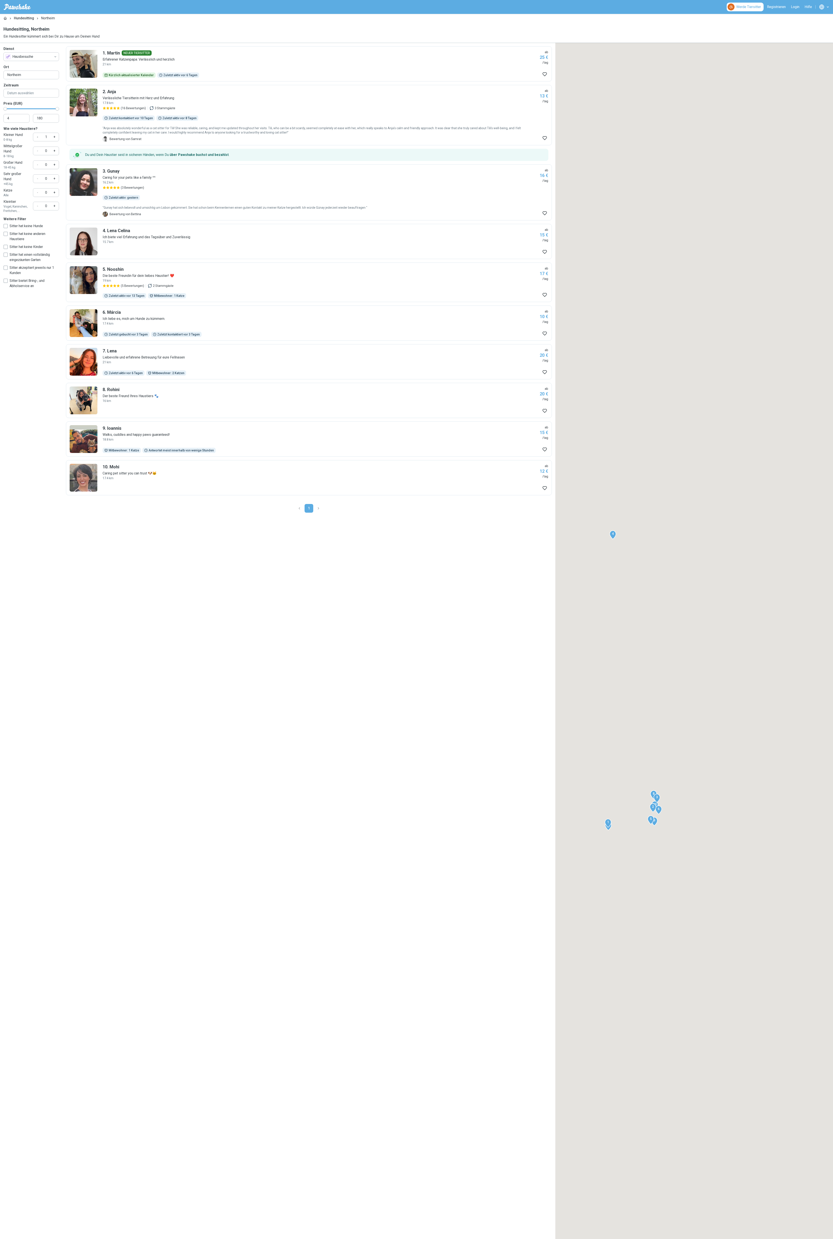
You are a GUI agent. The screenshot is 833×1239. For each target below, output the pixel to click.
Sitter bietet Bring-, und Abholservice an (27, 283)
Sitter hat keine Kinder (26, 247)
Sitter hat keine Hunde (26, 226)
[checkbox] (5, 226)
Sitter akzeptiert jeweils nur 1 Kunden (32, 270)
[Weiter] (318, 508)
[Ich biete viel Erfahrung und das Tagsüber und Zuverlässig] (309, 241)
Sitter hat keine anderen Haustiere (27, 236)
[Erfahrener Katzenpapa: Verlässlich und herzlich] (309, 63)
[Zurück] (299, 508)
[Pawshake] (17, 7)
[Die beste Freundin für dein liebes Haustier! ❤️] (309, 282)
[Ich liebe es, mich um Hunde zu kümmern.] (309, 323)
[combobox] (31, 56)
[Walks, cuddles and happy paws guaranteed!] (309, 439)
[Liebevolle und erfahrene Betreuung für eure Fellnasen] (309, 361)
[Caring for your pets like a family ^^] (309, 192)
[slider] (5, 109)
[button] (608, 823)
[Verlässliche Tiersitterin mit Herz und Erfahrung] (309, 115)
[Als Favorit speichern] (544, 74)
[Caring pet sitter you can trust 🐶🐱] (309, 477)
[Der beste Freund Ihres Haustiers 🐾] (309, 400)
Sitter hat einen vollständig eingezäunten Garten (30, 257)
